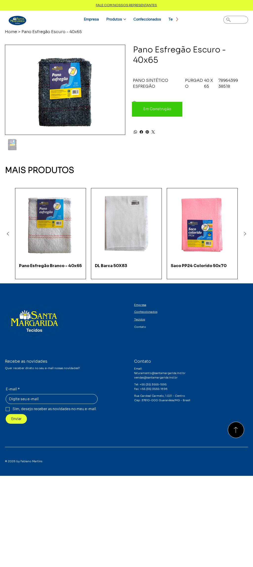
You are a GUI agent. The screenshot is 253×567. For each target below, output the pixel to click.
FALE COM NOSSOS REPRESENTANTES (126, 5)
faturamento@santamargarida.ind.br (160, 373)
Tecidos (139, 319)
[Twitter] (153, 131)
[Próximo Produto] (245, 234)
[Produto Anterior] (8, 234)
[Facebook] (141, 131)
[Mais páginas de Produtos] (125, 19)
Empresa (140, 305)
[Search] (235, 20)
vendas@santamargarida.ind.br (156, 377)
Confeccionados (145, 312)
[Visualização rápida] (50, 223)
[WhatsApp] (135, 131)
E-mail (13, 389)
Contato (140, 327)
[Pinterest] (147, 131)
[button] (157, 109)
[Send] (236, 430)
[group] (126, 233)
